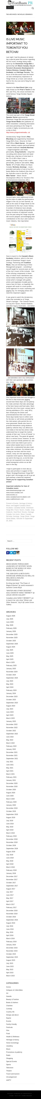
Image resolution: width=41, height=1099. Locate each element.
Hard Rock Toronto (20, 512)
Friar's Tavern (19, 510)
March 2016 (10, 938)
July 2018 (9, 855)
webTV (8, 1080)
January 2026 (11, 631)
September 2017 (12, 886)
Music (8, 505)
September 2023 (12, 703)
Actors (8, 987)
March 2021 (10, 774)
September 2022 (12, 734)
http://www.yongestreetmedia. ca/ (18, 132)
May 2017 (9, 898)
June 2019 (10, 824)
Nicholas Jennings (12, 516)
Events (15, 503)
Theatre (9, 1071)
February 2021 (11, 777)
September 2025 (12, 644)
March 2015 (10, 976)
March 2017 (10, 904)
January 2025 (11, 668)
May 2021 (9, 768)
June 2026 (10, 622)
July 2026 (9, 619)
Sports (8, 1064)
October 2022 (11, 731)
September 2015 (12, 957)
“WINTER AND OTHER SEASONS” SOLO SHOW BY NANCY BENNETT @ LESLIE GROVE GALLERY (20, 593)
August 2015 (10, 960)
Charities (9, 1005)
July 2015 (9, 963)
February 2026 (11, 628)
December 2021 (11, 752)
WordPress (27, 1093)
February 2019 (11, 836)
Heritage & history (25, 503)
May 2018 (9, 861)
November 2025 (11, 637)
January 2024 (11, 693)
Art (7, 993)
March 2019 (10, 833)
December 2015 (11, 948)
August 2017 (10, 889)
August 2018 (10, 852)
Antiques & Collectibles (14, 990)
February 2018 (11, 870)
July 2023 (9, 709)
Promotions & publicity (14, 1052)
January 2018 (11, 873)
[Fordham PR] (20, 3)
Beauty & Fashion (12, 999)
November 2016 (11, 914)
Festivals (9, 1027)
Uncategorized (11, 1077)
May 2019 (9, 827)
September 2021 (12, 758)
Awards (9, 996)
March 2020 (10, 799)
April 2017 (9, 901)
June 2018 (10, 858)
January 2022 (11, 749)
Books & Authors (12, 1002)
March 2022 (10, 743)
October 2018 (11, 845)
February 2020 (11, 802)
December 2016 (11, 910)
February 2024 (11, 690)
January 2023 (11, 721)
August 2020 (10, 793)
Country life (10, 1012)
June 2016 (10, 929)
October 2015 (11, 954)
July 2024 (9, 681)
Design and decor (12, 1015)
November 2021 (11, 755)
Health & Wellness (12, 1037)
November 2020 (11, 786)
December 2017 (11, 876)
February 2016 (11, 941)
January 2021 (11, 780)
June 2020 (10, 796)
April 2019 (9, 830)
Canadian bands (19, 508)
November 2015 (11, 951)
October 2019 (11, 811)
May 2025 (9, 656)
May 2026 (9, 625)
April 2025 (9, 659)
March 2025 (10, 662)
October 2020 (11, 789)
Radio (8, 1055)
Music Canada (26, 514)
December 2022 (11, 724)
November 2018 (11, 842)
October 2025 (11, 641)
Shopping (9, 1058)
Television (9, 1068)
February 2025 (11, 665)
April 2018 (9, 864)
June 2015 (10, 966)
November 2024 (11, 672)
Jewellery (9, 1046)
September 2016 (12, 920)
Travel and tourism (12, 1074)
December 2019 (11, 808)
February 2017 (11, 907)
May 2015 (9, 969)
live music (16, 514)
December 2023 (11, 696)
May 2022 (9, 740)
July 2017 (9, 892)
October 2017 (11, 883)
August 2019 (10, 817)
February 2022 (11, 746)
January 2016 (11, 945)
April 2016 (9, 935)
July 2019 (9, 820)
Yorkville (19, 518)
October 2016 (11, 917)
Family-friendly (11, 1024)
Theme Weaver (26, 1095)
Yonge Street (24, 516)
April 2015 (9, 972)
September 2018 (12, 848)
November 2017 (11, 879)
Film (7, 1030)
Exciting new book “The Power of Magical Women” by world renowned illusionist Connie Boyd (20, 585)
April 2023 (9, 715)
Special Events (11, 1061)
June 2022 (10, 737)
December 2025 (11, 634)
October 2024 (11, 675)
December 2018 (11, 839)
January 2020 (11, 805)
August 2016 (10, 923)
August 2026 (10, 616)
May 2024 (9, 684)
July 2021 (9, 762)
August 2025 (10, 647)
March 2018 (10, 867)
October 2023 (11, 699)
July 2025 (9, 650)
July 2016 (9, 926)
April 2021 (9, 771)
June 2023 (10, 712)
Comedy (9, 1009)
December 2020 (11, 783)
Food (8, 1033)
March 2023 (10, 718)
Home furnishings (12, 1043)
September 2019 (12, 814)
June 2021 (10, 765)
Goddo (27, 510)
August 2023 (10, 706)
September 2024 (12, 678)
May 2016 (9, 932)
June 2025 (10, 653)
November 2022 (11, 727)
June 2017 (10, 895)
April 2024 (9, 687)
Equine (8, 1018)
